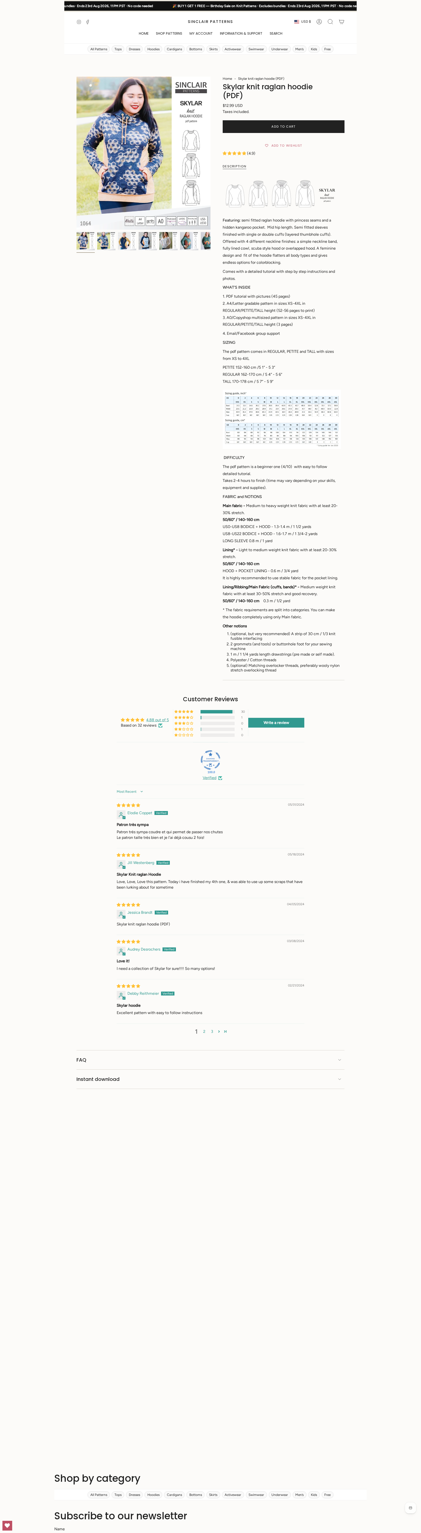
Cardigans (174, 49)
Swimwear (256, 49)
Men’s (299, 49)
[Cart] (341, 22)
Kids (314, 49)
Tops (118, 49)
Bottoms (195, 49)
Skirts (213, 49)
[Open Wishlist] (7, 1526)
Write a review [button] (276, 722)
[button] (169, 34)
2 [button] (204, 1031)
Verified (209, 777)
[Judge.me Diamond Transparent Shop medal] (210, 760)
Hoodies (153, 49)
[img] (128, 805)
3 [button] (212, 1031)
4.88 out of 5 (157, 720)
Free (327, 49)
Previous (76, 153)
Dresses (134, 49)
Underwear (279, 49)
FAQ (81, 1059)
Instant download (98, 1079)
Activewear (233, 49)
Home (227, 79)
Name (59, 1529)
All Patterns (98, 49)
